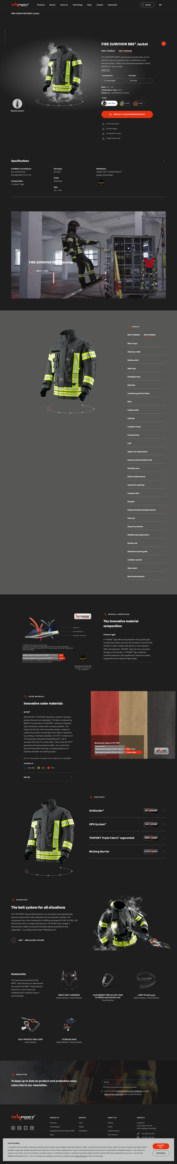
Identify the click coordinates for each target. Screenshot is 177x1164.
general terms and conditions (130, 1091)
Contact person (114, 1131)
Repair (81, 1127)
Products (41, 5)
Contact (100, 5)
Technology (77, 5)
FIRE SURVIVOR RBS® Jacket (25, 13)
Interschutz (112, 5)
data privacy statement (114, 1094)
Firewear (53, 1123)
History (110, 1123)
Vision (110, 1127)
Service (52, 5)
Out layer (132, 76)
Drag (52, 1135)
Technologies (55, 1127)
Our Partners (113, 1135)
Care (81, 1123)
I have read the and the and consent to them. (126, 1092)
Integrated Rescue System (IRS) (62, 1131)
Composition (107, 76)
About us (64, 5)
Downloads (83, 1131)
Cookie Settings (80, 1156)
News (89, 5)
